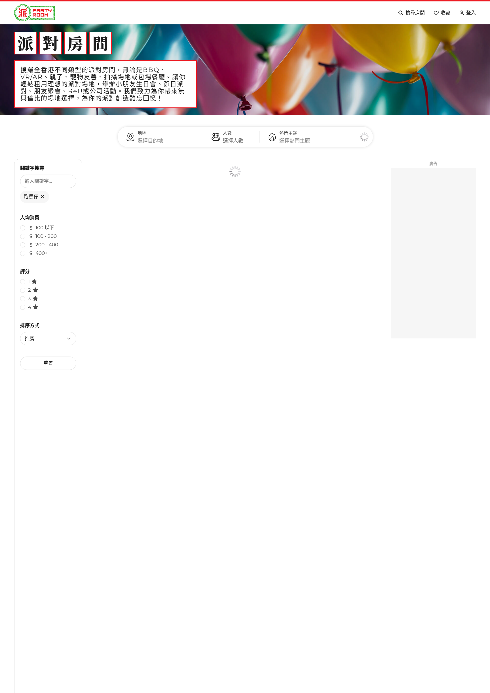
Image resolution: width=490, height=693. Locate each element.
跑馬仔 (31, 197)
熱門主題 (288, 133)
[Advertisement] (433, 253)
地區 (142, 133)
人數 (227, 133)
